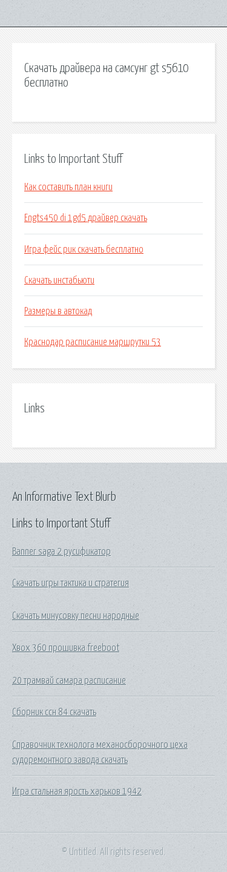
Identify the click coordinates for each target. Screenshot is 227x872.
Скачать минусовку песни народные (75, 616)
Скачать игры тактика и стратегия (70, 583)
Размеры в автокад (58, 311)
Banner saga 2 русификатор (61, 552)
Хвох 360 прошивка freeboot (65, 648)
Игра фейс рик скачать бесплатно (83, 249)
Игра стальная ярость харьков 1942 (77, 791)
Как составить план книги (68, 187)
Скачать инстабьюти (59, 280)
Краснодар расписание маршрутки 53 (92, 342)
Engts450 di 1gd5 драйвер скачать (85, 218)
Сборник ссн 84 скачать (54, 712)
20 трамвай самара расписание (69, 680)
